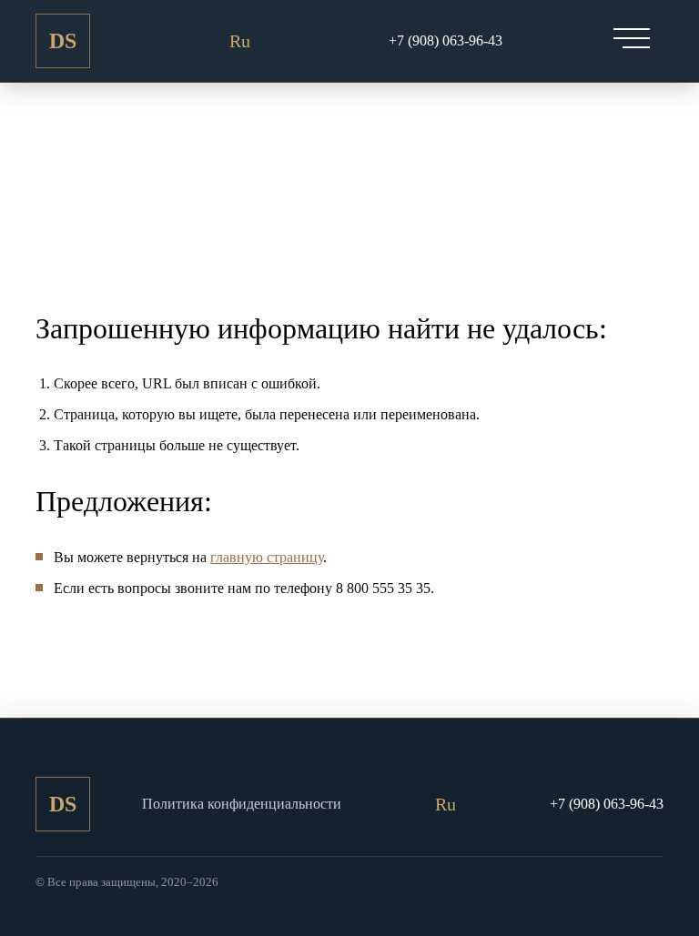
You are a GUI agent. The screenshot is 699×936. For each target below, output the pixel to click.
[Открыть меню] (632, 38)
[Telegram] (275, 41)
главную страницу (266, 557)
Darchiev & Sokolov (62, 48)
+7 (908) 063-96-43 (445, 40)
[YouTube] (204, 41)
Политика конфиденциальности (241, 803)
